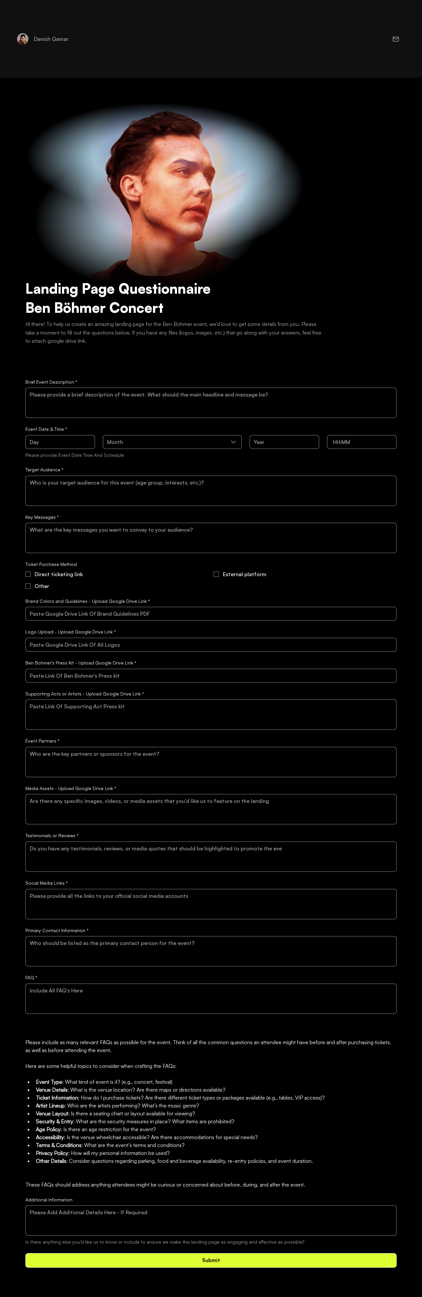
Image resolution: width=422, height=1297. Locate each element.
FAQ (31, 977)
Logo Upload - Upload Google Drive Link (70, 631)
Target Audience (44, 469)
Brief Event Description (51, 382)
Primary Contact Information (56, 930)
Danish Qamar (51, 39)
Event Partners (42, 741)
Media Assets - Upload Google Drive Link (70, 788)
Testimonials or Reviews (51, 835)
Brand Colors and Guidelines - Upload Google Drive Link (87, 601)
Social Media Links (46, 883)
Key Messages (42, 517)
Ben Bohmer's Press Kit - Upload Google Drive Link (80, 662)
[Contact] (395, 38)
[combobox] (172, 442)
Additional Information (49, 1199)
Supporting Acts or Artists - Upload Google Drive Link (84, 693)
